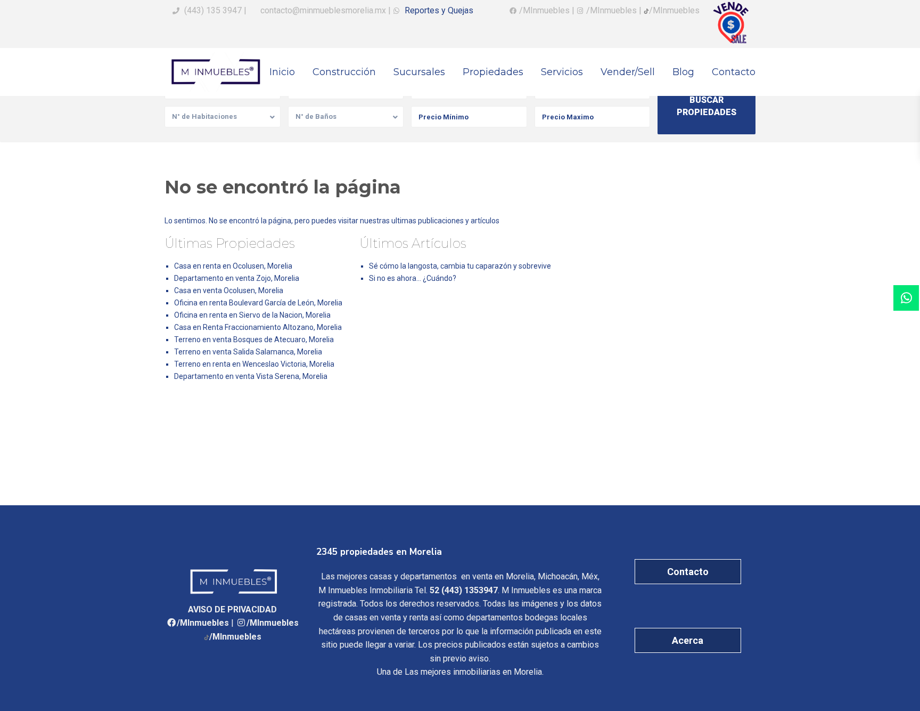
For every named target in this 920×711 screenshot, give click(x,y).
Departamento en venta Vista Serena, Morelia (250, 376)
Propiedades (493, 72)
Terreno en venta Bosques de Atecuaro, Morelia (254, 339)
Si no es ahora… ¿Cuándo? (412, 278)
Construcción (344, 72)
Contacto (733, 72)
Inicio (282, 72)
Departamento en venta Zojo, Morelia (236, 278)
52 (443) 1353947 (464, 590)
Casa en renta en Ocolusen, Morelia (233, 266)
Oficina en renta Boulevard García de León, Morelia (258, 302)
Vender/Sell (628, 72)
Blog (683, 72)
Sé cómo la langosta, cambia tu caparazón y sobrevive (460, 266)
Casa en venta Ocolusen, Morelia (228, 290)
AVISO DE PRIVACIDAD (232, 609)
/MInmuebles (203, 623)
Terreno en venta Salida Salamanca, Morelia (248, 352)
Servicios (562, 72)
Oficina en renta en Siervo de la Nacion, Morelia (252, 315)
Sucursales (419, 72)
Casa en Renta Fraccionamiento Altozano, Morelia (258, 327)
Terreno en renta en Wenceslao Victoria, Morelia (254, 364)
